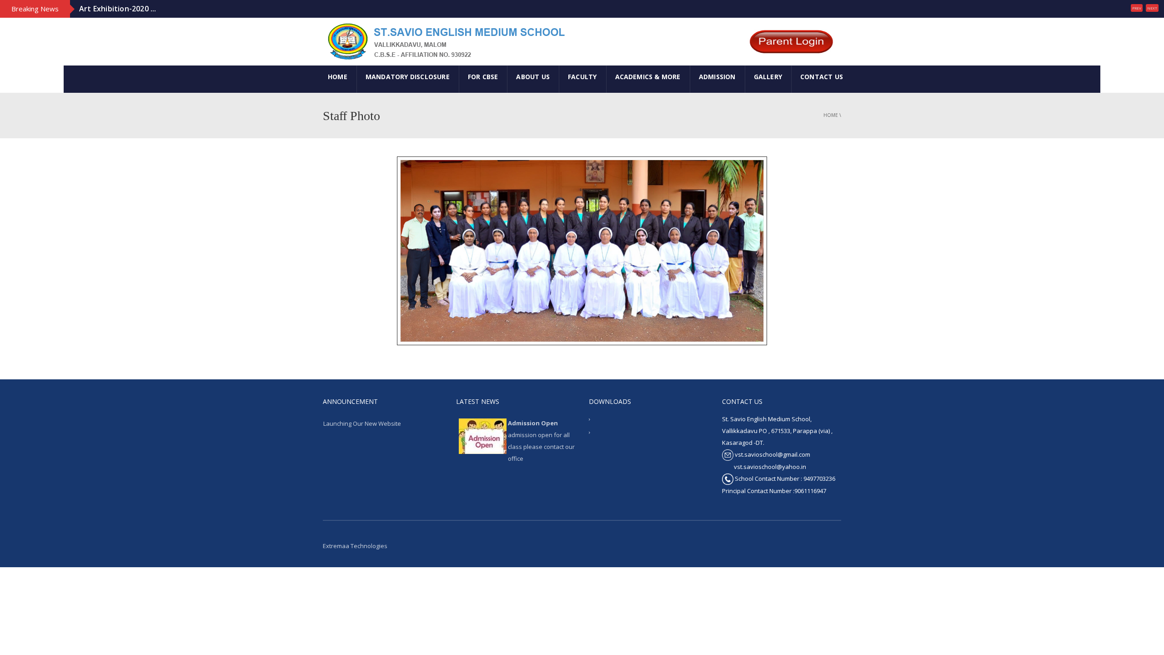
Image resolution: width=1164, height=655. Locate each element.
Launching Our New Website (362, 423)
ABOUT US (533, 76)
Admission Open (533, 423)
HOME (337, 76)
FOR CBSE (483, 76)
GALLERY (768, 76)
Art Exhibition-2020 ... (117, 9)
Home (830, 115)
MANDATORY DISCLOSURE (408, 76)
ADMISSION (717, 76)
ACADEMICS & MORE (648, 76)
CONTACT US (821, 76)
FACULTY (582, 76)
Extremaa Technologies (355, 546)
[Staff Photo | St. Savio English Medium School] (445, 41)
